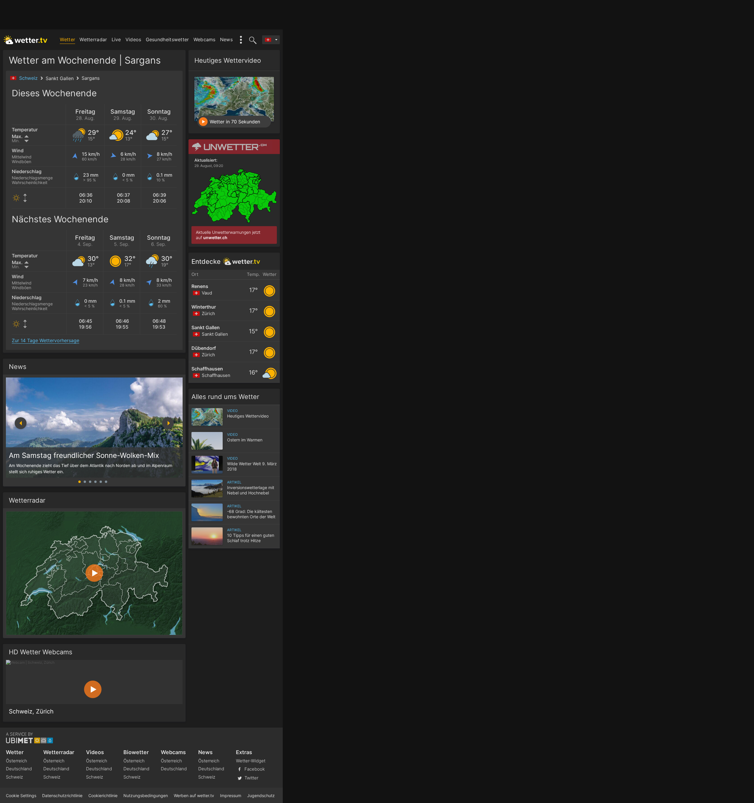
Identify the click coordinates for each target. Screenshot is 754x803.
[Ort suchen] (251, 39)
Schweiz (29, 78)
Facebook (254, 769)
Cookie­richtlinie (103, 795)
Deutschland (19, 768)
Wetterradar (93, 39)
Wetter (67, 39)
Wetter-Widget (250, 761)
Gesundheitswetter (167, 39)
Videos (133, 39)
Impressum (230, 795)
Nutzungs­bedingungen (145, 795)
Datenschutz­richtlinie (62, 795)
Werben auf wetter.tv (194, 795)
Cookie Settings (21, 795)
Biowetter (136, 752)
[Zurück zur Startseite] (25, 39)
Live (116, 39)
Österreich (16, 761)
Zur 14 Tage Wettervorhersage (45, 340)
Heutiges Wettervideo (227, 60)
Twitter (250, 778)
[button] (168, 423)
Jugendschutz (261, 795)
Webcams (205, 39)
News (226, 39)
